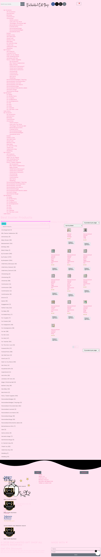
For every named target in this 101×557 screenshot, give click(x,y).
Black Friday (5, 250)
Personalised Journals (14, 83)
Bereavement (6, 243)
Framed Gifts (14, 26)
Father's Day (6, 308)
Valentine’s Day (12, 46)
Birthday (9, 15)
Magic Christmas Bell (8, 382)
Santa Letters (14, 20)
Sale (3, 429)
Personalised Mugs (16, 28)
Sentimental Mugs (12, 91)
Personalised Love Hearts (15, 84)
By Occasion (8, 10)
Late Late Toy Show (16, 22)
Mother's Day (6, 385)
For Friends (6, 321)
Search (22, 4)
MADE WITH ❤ (59, 542)
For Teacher (10, 108)
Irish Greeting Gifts (13, 56)
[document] (50, 552)
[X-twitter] (57, 4)
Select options (70, 242)
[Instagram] (60, 4)
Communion (11, 17)
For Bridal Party (12, 96)
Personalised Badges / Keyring (16, 79)
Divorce (4, 297)
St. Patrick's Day (7, 443)
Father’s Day (11, 35)
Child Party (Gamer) (16, 68)
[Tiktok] (64, 4)
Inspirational (6, 372)
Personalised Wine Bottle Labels (17, 88)
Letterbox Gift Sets (8, 379)
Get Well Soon (11, 36)
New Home (5, 392)
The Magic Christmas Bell (18, 23)
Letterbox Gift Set (12, 58)
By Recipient (7, 93)
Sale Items (7, 111)
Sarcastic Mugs (12, 89)
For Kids (9, 106)
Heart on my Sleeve (13, 55)
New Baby (10, 41)
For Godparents (12, 99)
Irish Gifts (5, 375)
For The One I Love (12, 109)
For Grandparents (12, 101)
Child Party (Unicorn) (16, 69)
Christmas (10, 18)
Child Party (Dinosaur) (17, 66)
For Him (9, 104)
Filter (3, 224)
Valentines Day (7, 450)
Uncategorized (6, 230)
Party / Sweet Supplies (14, 60)
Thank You (10, 45)
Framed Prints (11, 53)
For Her (9, 103)
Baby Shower (14, 65)
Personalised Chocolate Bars (16, 81)
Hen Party (13, 76)
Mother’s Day (11, 40)
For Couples (10, 98)
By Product (7, 50)
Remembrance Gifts (16, 25)
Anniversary (10, 13)
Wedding (9, 48)
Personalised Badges (16, 30)
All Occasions (11, 12)
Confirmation (14, 74)
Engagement (6, 304)
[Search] (48, 226)
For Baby (9, 94)
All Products (10, 51)
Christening (13, 71)
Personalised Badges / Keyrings (11, 402)
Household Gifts (15, 31)
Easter (9, 33)
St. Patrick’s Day (12, 43)
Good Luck (10, 38)
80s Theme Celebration (17, 63)
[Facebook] (53, 4)
